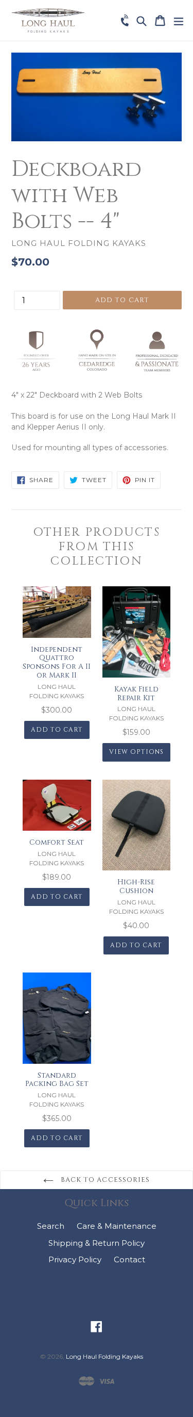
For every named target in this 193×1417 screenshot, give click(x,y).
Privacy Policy (74, 1259)
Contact (129, 1259)
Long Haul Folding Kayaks (104, 1356)
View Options (136, 752)
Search (50, 1226)
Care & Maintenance (116, 1226)
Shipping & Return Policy (96, 1243)
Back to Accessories (104, 1179)
